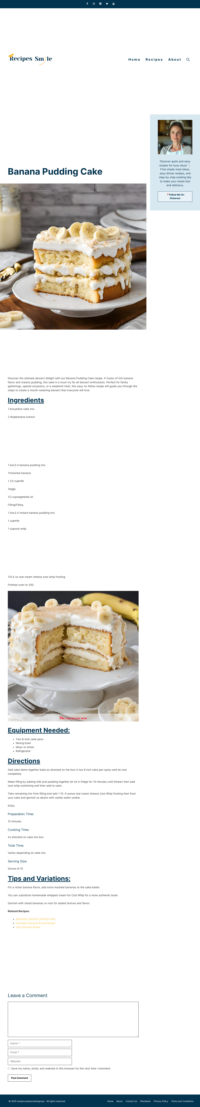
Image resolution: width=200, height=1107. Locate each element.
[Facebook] (87, 4)
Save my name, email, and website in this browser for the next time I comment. (61, 1068)
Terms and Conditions (182, 1101)
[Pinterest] (100, 4)
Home (134, 59)
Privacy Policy (161, 1101)
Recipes (154, 59)
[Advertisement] (94, 30)
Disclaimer (145, 1101)
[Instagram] (94, 4)
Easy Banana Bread (28, 927)
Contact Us (131, 1101)
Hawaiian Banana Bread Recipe (35, 923)
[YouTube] (113, 4)
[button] (188, 59)
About (174, 59)
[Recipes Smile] (30, 59)
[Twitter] (107, 4)
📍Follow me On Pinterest (175, 196)
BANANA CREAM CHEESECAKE (35, 919)
